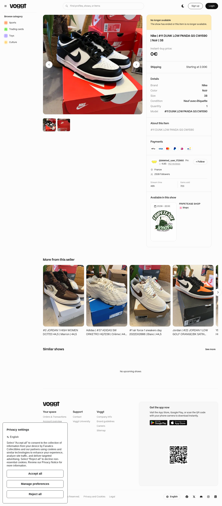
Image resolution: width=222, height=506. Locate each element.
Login (212, 6)
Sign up (195, 6)
